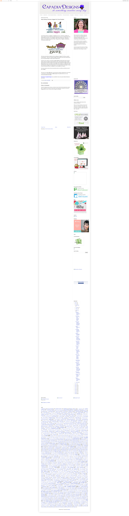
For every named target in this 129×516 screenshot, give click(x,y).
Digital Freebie (64, 442)
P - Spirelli (53, 477)
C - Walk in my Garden (67, 433)
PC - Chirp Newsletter (61, 479)
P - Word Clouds (77, 478)
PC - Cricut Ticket (47, 481)
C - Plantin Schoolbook (60, 427)
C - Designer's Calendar (78, 416)
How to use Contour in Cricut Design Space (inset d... (78, 356)
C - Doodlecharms (50, 417)
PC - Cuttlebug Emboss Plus (75, 481)
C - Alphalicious (85, 411)
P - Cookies (65, 472)
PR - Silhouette (76, 494)
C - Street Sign (66, 431)
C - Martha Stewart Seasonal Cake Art (47, 424)
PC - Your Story (57, 483)
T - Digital (86, 499)
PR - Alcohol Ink (51, 484)
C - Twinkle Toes (60, 433)
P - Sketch (49, 477)
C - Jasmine (84, 421)
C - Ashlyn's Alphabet (80, 412)
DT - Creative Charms (51, 443)
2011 (76, 389)
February (77, 310)
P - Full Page (83, 473)
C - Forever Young (77, 418)
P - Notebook (78, 475)
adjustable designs (58, 408)
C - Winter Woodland (71, 434)
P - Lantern (84, 474)
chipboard (63, 435)
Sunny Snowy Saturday (78, 360)
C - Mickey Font (65, 424)
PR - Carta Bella (64, 485)
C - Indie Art (73, 421)
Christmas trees (72, 435)
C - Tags (57, 432)
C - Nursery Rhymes (61, 425)
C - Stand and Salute (83, 430)
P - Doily (45, 473)
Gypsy (73, 445)
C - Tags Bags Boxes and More (65, 432)
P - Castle (51, 472)
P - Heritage (63, 474)
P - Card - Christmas (79, 467)
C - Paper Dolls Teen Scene (75, 426)
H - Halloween (71, 446)
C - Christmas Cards (47, 415)
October (77, 307)
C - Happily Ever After (59, 420)
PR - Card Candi (58, 485)
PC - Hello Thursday (65, 482)
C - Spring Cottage (71, 430)
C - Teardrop (73, 432)
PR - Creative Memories (83, 486)
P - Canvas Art (49, 467)
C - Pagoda (56, 426)
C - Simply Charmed (70, 429)
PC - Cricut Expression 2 (63, 480)
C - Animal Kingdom (45, 412)
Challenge (59, 435)
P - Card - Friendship (51, 469)
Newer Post (43, 127)
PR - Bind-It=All (46, 485)
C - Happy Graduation (66, 420)
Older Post (69, 127)
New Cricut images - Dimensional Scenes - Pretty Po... (78, 323)
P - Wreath (82, 478)
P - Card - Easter (61, 468)
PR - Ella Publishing (60, 488)
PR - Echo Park (49, 488)
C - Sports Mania (65, 430)
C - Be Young (53, 413)
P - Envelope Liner (68, 473)
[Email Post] (52, 80)
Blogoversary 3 (77, 410)
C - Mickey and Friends (58, 424)
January (77, 382)
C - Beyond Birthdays (59, 413)
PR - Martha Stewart (45, 491)
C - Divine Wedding (85, 416)
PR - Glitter (84, 488)
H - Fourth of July (57, 446)
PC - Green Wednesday (51, 482)
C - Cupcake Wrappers (53, 416)
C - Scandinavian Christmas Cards (78, 428)
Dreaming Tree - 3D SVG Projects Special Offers (77, 318)
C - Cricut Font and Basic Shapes (45, 416)
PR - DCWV (52, 487)
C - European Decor (83, 417)
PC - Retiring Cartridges (50, 483)
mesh (59, 449)
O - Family (76, 454)
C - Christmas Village (61, 415)
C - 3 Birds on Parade (58, 411)
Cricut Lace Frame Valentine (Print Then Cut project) (78, 338)
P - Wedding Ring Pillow (64, 478)
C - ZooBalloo (81, 434)
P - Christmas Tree (60, 472)
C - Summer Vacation (46, 432)
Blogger (69, 509)
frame (66, 444)
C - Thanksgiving (78, 432)
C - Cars (58, 414)
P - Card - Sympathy (83, 470)
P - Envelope (63, 473)
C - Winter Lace (65, 434)
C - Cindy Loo (67, 415)
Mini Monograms (64, 449)
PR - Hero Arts (47, 489)
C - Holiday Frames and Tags (45, 421)
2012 (76, 388)
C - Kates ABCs (61, 422)
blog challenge (57, 410)
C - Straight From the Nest (58, 431)
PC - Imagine (73, 482)
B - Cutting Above (80, 408)
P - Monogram (62, 475)
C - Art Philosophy (62, 412)
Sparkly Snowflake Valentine (78, 334)
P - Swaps (61, 477)
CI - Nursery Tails (54, 437)
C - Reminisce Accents (54, 428)
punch (51, 498)
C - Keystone (65, 422)
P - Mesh (51, 475)
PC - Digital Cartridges (44, 482)
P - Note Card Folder (72, 475)
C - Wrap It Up (76, 434)
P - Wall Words (47, 478)
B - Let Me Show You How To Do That (58, 409)
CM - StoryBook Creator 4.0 (75, 437)
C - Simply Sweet (82, 429)
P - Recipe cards (71, 476)
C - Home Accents (54, 421)
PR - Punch (49, 493)
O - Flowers (54, 455)
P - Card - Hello (81, 469)
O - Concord (76, 453)
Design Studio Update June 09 (77, 441)
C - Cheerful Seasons (70, 414)
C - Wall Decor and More (75, 433)
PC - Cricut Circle (74, 479)
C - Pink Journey (52, 427)
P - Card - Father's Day (74, 468)
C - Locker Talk (83, 422)
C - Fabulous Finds (51, 418)
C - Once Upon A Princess (82, 425)
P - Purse (66, 476)
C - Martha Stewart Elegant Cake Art (81, 423)
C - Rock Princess (66, 428)
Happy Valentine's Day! (78, 327)
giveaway (42, 445)
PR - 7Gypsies (85, 483)
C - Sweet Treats (52, 432)
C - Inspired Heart (79, 421)
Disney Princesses (76, 442)
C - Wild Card (54, 434)
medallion (55, 449)
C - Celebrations (63, 414)
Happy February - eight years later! (78, 379)
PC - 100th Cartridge (54, 479)
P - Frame (78, 473)
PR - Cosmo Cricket (52, 486)
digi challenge (48, 442)
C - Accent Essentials (78, 411)
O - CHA (75, 452)
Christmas (67, 435)
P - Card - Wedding (81, 471)
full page (70, 444)
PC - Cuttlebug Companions (67, 481)
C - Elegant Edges (77, 417)
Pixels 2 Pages (68, 483)
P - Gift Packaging (47, 474)
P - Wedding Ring (58, 478)
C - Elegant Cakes (70, 417)
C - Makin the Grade (58, 423)
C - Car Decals (50, 414)
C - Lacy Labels (70, 422)
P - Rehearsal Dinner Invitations (78, 476)
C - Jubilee (49, 422)
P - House (67, 474)
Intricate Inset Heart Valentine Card (78, 375)
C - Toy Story (51, 433)
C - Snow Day (45, 430)
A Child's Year (43, 408)
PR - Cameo (51, 485)
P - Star (57, 477)
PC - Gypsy (57, 482)
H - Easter (44, 446)
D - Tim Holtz (64, 440)
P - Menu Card (47, 475)
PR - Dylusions (43, 488)
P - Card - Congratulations (49, 468)
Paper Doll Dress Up (47, 479)
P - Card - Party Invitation (50, 470)
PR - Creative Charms (70, 486)
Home (56, 127)
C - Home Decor (61, 421)
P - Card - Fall (67, 468)
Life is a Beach (44, 449)
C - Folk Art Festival (71, 418)
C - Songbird (57, 430)
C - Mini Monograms (70, 424)
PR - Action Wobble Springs (44, 484)
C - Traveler (55, 433)
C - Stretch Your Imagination (74, 431)
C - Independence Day (68, 421)
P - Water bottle (53, 478)
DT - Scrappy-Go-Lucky (62, 443)
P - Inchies (70, 474)
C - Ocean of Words (68, 425)
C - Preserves (75, 427)
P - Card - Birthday (69, 467)
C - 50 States (64, 411)
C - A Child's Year (70, 411)
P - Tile (82, 477)
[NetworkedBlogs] (81, 281)
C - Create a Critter (78, 415)
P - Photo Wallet (52, 476)
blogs (42, 411)
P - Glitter (52, 474)
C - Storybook (50, 431)
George (79, 444)
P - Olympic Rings (83, 475)
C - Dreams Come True (58, 417)
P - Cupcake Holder (76, 472)
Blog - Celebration (79, 409)
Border (45, 411)
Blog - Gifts (42, 410)
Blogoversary (66, 410)
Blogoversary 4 (84, 410)
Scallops (60, 498)
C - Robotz (62, 428)
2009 (76, 392)
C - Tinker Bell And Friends (45, 433)
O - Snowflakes (82, 461)
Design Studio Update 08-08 (59, 441)
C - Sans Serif (71, 428)
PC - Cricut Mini (83, 480)
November (77, 305)
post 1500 (81, 483)
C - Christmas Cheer (54, 415)
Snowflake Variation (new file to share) (78, 330)
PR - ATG (74, 484)
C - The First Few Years (85, 432)
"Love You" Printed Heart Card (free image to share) (78, 369)
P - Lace (74, 474)
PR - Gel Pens (72, 488)
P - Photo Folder (47, 476)
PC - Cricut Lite (78, 480)
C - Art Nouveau (56, 412)
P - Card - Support (77, 470)
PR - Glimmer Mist (78, 488)
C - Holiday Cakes (85, 420)
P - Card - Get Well (59, 469)
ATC (75, 408)
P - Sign (45, 477)
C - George (49, 419)
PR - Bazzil (84, 484)
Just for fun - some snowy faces (78, 347)
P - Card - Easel (56, 468)
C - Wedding (80, 433)
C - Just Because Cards (55, 422)
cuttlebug (66, 439)
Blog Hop (62, 410)
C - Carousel (54, 414)
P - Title (85, 477)
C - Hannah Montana (52, 420)
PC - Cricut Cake (67, 479)
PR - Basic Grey (79, 484)
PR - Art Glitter (70, 484)
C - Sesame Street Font (50, 429)
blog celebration (52, 410)
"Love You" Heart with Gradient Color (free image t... (78, 343)
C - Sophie (61, 430)
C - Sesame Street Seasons (57, 429)
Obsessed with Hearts (78, 372)
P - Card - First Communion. (82, 468)
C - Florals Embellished (63, 418)
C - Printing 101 (80, 427)
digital (60, 442)
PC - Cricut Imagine (71, 480)
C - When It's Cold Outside (47, 434)
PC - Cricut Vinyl (53, 481)
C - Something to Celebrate (51, 430)
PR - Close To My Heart (81, 485)
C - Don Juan (44, 417)
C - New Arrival (50, 425)
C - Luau (47, 423)
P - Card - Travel (60, 471)
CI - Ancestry (84, 435)
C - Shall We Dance (64, 429)
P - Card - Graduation (66, 469)
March (77, 308)
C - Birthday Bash (66, 413)
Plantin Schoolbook (74, 483)
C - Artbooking (69, 412)
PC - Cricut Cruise (48, 480)
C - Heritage (79, 420)
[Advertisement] (55, 119)
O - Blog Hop (60, 451)
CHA (56, 435)
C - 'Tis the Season (50, 411)
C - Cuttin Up (66, 416)
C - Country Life (72, 415)
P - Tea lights (78, 477)
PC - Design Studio (83, 481)
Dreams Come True (83, 442)
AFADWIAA (65, 408)
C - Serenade (44, 429)
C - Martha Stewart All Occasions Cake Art (68, 423)
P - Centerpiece (55, 472)
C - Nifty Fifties (55, 425)
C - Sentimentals (86, 428)
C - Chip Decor (84, 414)
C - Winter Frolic (60, 434)
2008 (76, 393)
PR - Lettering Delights (55, 490)
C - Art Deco (51, 412)
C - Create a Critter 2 (84, 415)
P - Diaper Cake (83, 472)
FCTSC (53, 444)
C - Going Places (61, 419)
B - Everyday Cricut (49, 409)
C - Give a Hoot (56, 419)
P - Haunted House (58, 474)
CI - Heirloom (69, 436)
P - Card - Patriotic (57, 470)
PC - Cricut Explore (55, 480)
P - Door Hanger (49, 473)
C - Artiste (73, 412)
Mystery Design (80, 449)
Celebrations (52, 435)
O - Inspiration (46, 457)
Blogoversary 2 (72, 410)
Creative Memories (76, 438)
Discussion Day (70, 442)
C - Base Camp (47, 413)
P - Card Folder (46, 472)
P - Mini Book (57, 475)
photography (62, 483)
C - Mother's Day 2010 (82, 424)
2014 (76, 385)
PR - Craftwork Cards (59, 486)
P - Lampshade (79, 474)
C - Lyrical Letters (52, 423)
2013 (76, 386)
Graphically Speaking (52, 445)
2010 (76, 390)
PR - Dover (78, 487)
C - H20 (43, 420)
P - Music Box (66, 475)
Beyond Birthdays (67, 409)
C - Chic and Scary (78, 414)
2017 (76, 302)
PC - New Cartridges (81, 482)
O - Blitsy (55, 451)
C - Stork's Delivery (44, 431)
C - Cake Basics (84, 413)
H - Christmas (85, 445)
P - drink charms (54, 473)
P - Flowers (73, 473)
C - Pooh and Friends (69, 427)
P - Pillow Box (57, 476)
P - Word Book (72, 478)
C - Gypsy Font (77, 419)
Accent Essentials (50, 408)
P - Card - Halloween (74, 469)
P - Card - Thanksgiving (53, 471)
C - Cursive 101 (60, 416)
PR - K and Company (62, 489)
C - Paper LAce (82, 426)
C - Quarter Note (47, 428)
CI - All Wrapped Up (79, 435)
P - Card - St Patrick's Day (70, 470)
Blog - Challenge (85, 409)
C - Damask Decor (71, 416)
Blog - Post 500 (47, 410)
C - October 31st (74, 425)
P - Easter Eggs (59, 473)
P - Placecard (62, 476)
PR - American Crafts (57, 484)
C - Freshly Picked (83, 418)
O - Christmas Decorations (45, 453)
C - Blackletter (78, 413)
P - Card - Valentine (73, 471)
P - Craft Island (70, 472)
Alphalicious (71, 408)
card (46, 435)
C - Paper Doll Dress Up (67, 426)
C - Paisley (60, 426)
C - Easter (64, 417)
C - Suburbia (81, 431)
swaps (64, 499)
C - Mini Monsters (76, 424)
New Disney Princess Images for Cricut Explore (78, 351)
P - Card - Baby (62, 467)
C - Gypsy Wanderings (84, 419)
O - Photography (51, 460)
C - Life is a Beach (77, 422)
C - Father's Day (57, 418)
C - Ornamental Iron (50, 426)
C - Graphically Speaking (70, 419)
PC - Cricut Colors (80, 479)
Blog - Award (73, 409)
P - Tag (65, 477)
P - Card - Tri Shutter (66, 471)
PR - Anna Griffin (64, 484)
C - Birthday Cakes (72, 413)
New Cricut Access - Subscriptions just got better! (78, 364)
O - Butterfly (80, 451)
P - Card (54, 467)
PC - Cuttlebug (58, 481)
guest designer (68, 445)
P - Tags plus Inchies (71, 477)
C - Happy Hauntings (73, 420)
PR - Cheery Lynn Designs (72, 485)
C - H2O (47, 420)
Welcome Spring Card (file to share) (78, 313)
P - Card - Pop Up (63, 470)
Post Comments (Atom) (49, 128)
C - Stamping (77, 430)
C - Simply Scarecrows (76, 429)
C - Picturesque (46, 427)
